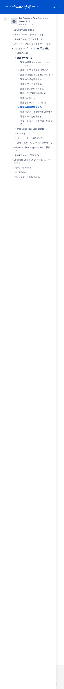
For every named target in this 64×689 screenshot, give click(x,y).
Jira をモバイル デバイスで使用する (34, 142)
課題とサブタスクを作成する (34, 70)
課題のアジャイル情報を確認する (36, 111)
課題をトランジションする (33, 102)
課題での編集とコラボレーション (36, 74)
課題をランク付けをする (32, 88)
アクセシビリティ (22, 167)
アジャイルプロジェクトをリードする (32, 43)
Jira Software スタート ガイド (29, 34)
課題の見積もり (27, 98)
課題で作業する (24, 57)
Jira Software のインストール (28, 39)
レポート (21, 133)
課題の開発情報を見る (31, 107)
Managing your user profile (30, 128)
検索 (54, 6)
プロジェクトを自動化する (27, 176)
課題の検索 (22, 53)
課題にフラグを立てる (31, 84)
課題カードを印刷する (31, 116)
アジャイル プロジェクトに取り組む (31, 48)
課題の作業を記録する (31, 79)
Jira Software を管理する (26, 155)
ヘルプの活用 (20, 172)
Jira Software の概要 (24, 29)
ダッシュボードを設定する (30, 138)
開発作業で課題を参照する (33, 93)
